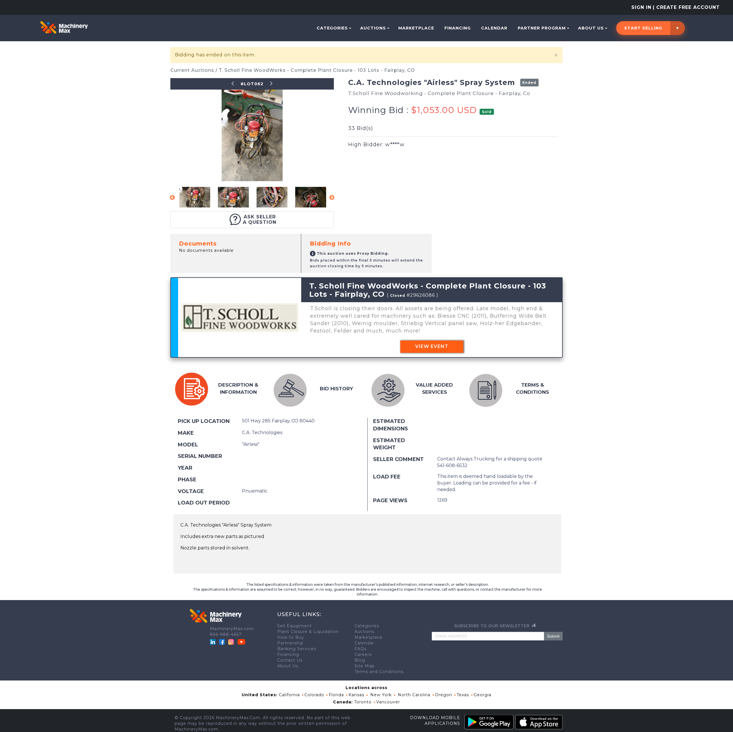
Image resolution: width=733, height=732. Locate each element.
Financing (457, 28)
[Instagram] (231, 641)
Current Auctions (193, 70)
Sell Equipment (294, 625)
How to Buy (290, 637)
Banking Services (296, 648)
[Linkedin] (213, 641)
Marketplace (416, 28)
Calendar (494, 28)
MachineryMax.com (232, 628)
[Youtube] (241, 641)
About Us (591, 28)
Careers (363, 654)
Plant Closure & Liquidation (308, 631)
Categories (332, 28)
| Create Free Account (686, 7)
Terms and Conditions (378, 671)
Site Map (364, 665)
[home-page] (64, 27)
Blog (359, 660)
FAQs (360, 648)
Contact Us (289, 660)
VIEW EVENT (431, 346)
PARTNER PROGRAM (542, 28)
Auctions (373, 28)
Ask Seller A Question (259, 219)
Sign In (641, 7)
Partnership (290, 643)
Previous (172, 198)
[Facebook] (222, 641)
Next (332, 198)
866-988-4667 (226, 634)
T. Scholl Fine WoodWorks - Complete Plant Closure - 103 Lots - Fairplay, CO (317, 70)
